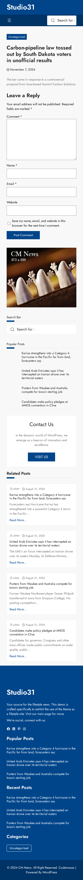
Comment (14, 116)
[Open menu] (9, 20)
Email (12, 184)
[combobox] (61, 20)
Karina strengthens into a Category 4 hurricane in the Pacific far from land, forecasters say (46, 356)
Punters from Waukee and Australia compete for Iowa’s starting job (45, 390)
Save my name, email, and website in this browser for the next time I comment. (39, 223)
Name (12, 165)
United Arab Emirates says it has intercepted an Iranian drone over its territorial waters (45, 374)
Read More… (18, 520)
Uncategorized (16, 37)
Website (12, 202)
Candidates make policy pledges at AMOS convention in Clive (45, 403)
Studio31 (21, 7)
